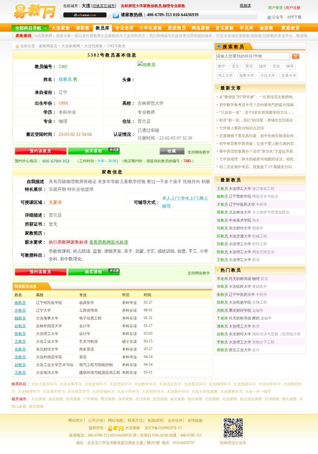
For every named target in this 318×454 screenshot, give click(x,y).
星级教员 (177, 28)
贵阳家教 (73, 399)
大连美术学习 (54, 391)
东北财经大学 (234, 228)
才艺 (150, 251)
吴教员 (20, 357)
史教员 (20, 310)
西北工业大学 (234, 350)
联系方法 (135, 420)
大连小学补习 (128, 391)
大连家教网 (70, 46)
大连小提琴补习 (44, 384)
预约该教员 (41, 151)
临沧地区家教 (251, 399)
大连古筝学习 (71, 384)
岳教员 (20, 349)
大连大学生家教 (205, 391)
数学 (221, 66)
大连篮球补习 (95, 384)
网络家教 (201, 28)
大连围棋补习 (245, 384)
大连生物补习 (103, 391)
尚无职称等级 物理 (238, 279)
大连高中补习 (178, 391)
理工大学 (225, 75)
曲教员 (20, 302)
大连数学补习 (145, 384)
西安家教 (160, 399)
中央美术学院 (234, 220)
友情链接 (195, 420)
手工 (193, 251)
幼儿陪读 (81, 251)
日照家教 (212, 399)
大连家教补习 (231, 391)
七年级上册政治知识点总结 (241, 128)
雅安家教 (36, 406)
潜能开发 (112, 251)
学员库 (247, 28)
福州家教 (195, 399)
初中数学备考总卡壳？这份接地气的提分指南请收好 (258, 105)
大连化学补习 (269, 384)
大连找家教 (93, 46)
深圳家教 (125, 399)
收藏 (172, 151)
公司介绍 (95, 420)
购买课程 (102, 150)
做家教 (267, 28)
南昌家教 (55, 399)
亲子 (128, 251)
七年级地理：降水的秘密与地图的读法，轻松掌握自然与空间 (258, 159)
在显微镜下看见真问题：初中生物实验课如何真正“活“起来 (258, 136)
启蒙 (139, 251)
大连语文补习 (170, 384)
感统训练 (166, 251)
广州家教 (90, 399)
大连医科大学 (234, 286)
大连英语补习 (195, 384)
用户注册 (292, 8)
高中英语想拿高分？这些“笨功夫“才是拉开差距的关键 (258, 151)
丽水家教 (289, 399)
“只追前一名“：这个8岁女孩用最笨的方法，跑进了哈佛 (258, 112)
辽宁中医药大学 (236, 204)
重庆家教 (108, 399)
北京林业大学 (234, 212)
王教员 (20, 341)
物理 (262, 66)
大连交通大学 (234, 236)
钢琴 (290, 66)
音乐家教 (225, 28)
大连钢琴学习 (29, 391)
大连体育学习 (78, 391)
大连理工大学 (234, 188)
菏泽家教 (272, 399)
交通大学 (288, 75)
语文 (235, 66)
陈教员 (20, 334)
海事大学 (246, 75)
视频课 (245, 5)
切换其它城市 (104, 6)
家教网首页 (48, 46)
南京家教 (177, 399)
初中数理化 (71, 259)
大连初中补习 (153, 391)
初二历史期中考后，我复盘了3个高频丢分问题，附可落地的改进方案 (258, 167)
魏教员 (20, 318)
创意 (181, 251)
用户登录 (275, 8)
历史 (276, 66)
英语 (249, 66)
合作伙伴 (175, 420)
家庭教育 (290, 28)
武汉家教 (142, 399)
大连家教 (61, 28)
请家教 (83, 28)
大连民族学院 (234, 302)
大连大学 (267, 75)
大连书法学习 (120, 384)
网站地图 (115, 420)
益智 (97, 251)
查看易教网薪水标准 (108, 242)
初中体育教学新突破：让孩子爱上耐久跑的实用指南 (258, 143)
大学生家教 (150, 28)
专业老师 (124, 28)
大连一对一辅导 (258, 391)
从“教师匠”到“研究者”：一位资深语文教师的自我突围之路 (258, 97)
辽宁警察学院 (234, 196)
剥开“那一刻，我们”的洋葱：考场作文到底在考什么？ (258, 120)
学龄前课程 (59, 251)
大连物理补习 (220, 384)
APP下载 (294, 17)
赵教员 (20, 326)
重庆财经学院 (234, 310)
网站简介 (75, 420)
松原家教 (229, 399)
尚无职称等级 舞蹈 (238, 318)
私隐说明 (155, 420)
